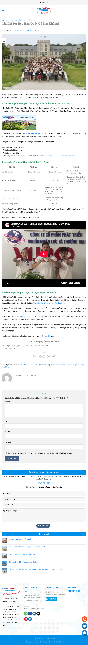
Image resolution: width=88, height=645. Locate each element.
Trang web (8, 442)
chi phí (54, 365)
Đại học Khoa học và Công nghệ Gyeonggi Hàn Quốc (28, 547)
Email (7, 432)
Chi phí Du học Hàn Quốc (11, 20)
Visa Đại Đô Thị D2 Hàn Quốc (20, 539)
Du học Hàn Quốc (29, 20)
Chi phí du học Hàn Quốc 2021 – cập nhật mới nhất (56, 156)
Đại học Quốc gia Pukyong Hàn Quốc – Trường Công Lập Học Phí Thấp (35, 570)
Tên (6, 421)
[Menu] (3, 10)
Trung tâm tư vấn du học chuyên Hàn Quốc (49, 303)
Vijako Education (32, 30)
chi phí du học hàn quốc (64, 365)
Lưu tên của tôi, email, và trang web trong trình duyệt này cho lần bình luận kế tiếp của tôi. (40, 453)
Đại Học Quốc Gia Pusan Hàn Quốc (22, 554)
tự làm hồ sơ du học (32, 133)
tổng (31, 316)
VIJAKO (47, 336)
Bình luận (8, 402)
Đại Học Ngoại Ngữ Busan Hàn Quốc (23, 562)
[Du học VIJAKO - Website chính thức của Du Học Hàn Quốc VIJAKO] (44, 10)
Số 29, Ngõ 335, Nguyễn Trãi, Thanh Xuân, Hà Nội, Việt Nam (25, 346)
